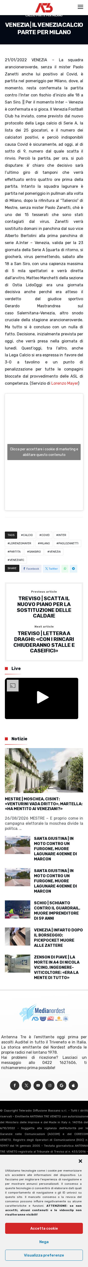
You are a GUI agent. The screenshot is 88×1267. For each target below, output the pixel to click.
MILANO (45, 543)
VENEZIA (55, 551)
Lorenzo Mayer (64, 383)
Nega (44, 1242)
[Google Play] (61, 1085)
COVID (45, 535)
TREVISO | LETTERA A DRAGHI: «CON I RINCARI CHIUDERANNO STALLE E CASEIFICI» (44, 639)
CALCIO (28, 535)
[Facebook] (14, 1085)
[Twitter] (26, 1085)
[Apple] (73, 1085)
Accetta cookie (44, 1228)
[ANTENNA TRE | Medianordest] (44, 3)
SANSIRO (35, 551)
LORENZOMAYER (20, 543)
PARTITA (15, 551)
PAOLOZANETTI (68, 543)
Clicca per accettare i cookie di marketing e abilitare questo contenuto (44, 452)
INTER (62, 535)
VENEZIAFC (17, 560)
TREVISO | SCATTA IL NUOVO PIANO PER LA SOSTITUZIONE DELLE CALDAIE (44, 604)
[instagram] (50, 1085)
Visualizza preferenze (44, 1255)
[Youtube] (38, 1085)
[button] (80, 1161)
